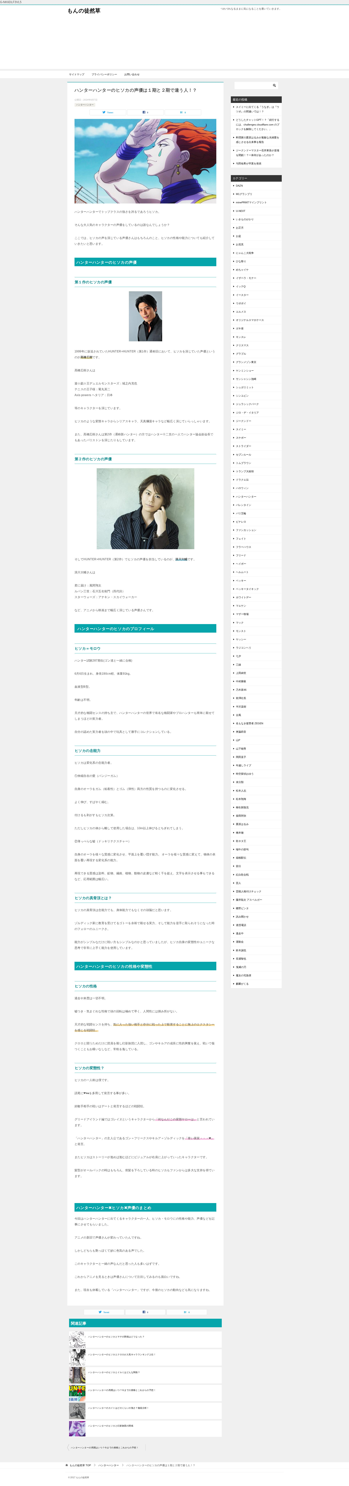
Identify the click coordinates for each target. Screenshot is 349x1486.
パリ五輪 (241, 513)
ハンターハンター (85, 104)
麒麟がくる (242, 983)
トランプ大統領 (245, 471)
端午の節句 (242, 849)
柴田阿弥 (241, 815)
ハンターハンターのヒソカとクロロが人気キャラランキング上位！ (122, 1354)
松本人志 (241, 790)
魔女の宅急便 (243, 975)
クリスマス (242, 345)
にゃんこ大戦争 (245, 252)
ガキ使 (240, 328)
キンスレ (241, 336)
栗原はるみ (242, 824)
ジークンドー (243, 421)
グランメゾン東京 (246, 362)
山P (238, 740)
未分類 (240, 782)
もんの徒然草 (84, 11)
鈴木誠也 (241, 950)
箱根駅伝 (241, 857)
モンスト (241, 631)
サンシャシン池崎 (246, 379)
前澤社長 (241, 698)
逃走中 (240, 933)
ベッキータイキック (247, 589)
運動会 (240, 941)
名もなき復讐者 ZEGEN (249, 723)
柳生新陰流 (242, 807)
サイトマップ (76, 74)
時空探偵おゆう (245, 773)
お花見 (240, 244)
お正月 (240, 227)
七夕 (238, 656)
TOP (80, 1465)
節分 (238, 866)
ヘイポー (241, 563)
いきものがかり (245, 219)
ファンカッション (246, 530)
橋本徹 (240, 832)
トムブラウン (243, 463)
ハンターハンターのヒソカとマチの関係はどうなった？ (116, 1336)
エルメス (241, 311)
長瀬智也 (241, 958)
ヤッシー (241, 639)
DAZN (239, 185)
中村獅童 (241, 681)
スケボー (241, 437)
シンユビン (242, 395)
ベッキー (241, 580)
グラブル (241, 353)
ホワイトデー (243, 597)
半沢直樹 (241, 706)
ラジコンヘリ (243, 647)
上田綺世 (241, 673)
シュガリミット (245, 387)
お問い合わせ (132, 74)
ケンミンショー (245, 370)
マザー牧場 (242, 614)
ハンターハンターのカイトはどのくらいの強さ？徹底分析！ (118, 1408)
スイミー (241, 429)
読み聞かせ (242, 916)
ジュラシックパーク (247, 404)
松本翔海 (241, 799)
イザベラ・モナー (246, 278)
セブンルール (243, 454)
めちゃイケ (242, 269)
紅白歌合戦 (242, 874)
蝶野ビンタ (242, 908)
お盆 (238, 236)
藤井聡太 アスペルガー (249, 899)
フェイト (241, 538)
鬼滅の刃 (241, 967)
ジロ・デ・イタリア (247, 412)
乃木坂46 (241, 689)
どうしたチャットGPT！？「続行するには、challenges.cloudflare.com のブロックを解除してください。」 (257, 124)
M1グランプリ (244, 194)
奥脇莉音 (241, 731)
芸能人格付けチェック (248, 891)
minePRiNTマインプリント (251, 202)
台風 (238, 715)
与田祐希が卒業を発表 (248, 163)
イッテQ (241, 286)
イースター (242, 294)
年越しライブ (243, 765)
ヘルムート (242, 572)
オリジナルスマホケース (250, 320)
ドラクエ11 (242, 479)
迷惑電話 (241, 925)
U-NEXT (240, 210)
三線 (238, 664)
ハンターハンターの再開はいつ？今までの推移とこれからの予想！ (122, 1390)
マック (240, 622)
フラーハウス (243, 547)
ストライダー (243, 446)
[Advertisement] (174, 43)
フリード (241, 555)
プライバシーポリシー (104, 74)
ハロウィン (242, 488)
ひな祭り (241, 261)
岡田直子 (241, 757)
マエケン (241, 605)
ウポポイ (241, 303)
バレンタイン (243, 505)
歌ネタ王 (241, 841)
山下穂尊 (241, 748)
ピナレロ (241, 521)
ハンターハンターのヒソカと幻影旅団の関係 (110, 1426)
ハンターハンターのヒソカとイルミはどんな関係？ (114, 1372)
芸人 (238, 883)
